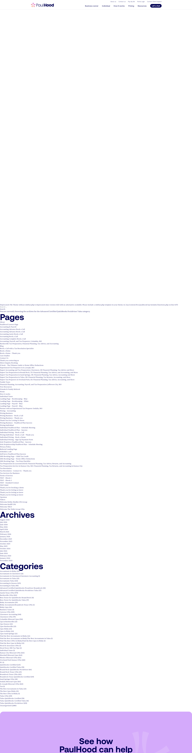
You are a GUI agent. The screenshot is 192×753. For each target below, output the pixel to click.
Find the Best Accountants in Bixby (13, 636)
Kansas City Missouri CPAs (10, 653)
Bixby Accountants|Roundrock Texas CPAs (16, 605)
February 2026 (5, 534)
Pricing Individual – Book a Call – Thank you (17, 435)
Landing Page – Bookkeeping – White (14, 401)
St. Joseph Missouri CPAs (9, 684)
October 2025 (5, 544)
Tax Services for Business (10, 473)
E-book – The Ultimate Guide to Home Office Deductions (22, 365)
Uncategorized (5, 706)
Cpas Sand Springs (7, 634)
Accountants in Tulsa (8, 578)
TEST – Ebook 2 (6, 480)
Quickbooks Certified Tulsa (10, 667)
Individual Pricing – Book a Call (12, 432)
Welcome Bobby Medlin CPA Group (13, 502)
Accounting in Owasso (8, 583)
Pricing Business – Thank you (11, 418)
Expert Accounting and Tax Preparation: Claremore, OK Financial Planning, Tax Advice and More (37, 370)
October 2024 (5, 549)
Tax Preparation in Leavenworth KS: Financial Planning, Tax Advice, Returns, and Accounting (35, 464)
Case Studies (5, 356)
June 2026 (4, 525)
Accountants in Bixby (8, 571)
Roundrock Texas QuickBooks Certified (15, 677)
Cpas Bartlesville (6, 626)
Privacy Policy (5, 447)
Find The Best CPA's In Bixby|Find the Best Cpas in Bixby (22, 641)
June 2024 (4, 553)
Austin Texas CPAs (7, 593)
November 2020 (6, 561)
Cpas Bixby (4, 629)
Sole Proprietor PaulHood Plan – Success (15, 442)
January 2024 (5, 558)
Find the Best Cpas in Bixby (10, 643)
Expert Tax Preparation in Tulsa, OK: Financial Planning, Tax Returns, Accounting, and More (35, 377)
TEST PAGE (4, 485)
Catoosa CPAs (5, 612)
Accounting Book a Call (9, 337)
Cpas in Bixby (5, 631)
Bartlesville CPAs (6, 595)
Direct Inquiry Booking (9, 363)
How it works (5, 394)
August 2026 (5, 520)
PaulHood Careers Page (9, 325)
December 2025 (6, 539)
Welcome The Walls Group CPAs (12, 509)
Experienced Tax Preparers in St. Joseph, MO (17, 368)
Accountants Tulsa (7, 581)
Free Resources (6, 387)
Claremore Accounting (8, 614)
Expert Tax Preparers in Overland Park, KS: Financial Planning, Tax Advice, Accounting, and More (37, 380)
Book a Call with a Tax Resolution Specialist (17, 349)
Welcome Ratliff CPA (8, 504)
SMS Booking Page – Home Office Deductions (17, 459)
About (2, 322)
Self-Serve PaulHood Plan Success (13, 454)
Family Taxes (5, 382)
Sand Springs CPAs (7, 679)
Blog (2, 346)
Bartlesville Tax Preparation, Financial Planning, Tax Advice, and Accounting (29, 344)
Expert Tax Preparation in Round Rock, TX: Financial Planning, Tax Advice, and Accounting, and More (39, 373)
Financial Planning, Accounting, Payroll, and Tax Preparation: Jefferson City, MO (31, 384)
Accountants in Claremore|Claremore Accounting (19, 576)
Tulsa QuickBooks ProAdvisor (11, 703)
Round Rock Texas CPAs (9, 672)
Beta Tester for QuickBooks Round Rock (15, 598)
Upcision (3, 497)
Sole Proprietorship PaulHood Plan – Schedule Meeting (21, 444)
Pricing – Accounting (8, 411)
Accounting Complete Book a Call (13, 339)
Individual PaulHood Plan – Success (13, 430)
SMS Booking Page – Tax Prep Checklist (15, 461)
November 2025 (6, 541)
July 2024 (3, 551)
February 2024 (5, 556)
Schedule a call (5, 452)
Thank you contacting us (9, 361)
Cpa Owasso (4, 624)
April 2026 (4, 529)
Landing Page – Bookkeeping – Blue (13, 399)
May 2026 (4, 527)
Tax (1, 686)
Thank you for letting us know (11, 490)
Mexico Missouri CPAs (8, 658)
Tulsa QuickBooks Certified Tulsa (13, 701)
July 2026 (3, 522)
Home (2, 392)
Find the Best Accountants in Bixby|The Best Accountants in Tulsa (25, 638)
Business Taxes (6, 610)
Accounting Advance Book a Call (12, 329)
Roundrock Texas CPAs (9, 674)
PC (1, 662)
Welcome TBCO (6, 507)
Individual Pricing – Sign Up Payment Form (16, 440)
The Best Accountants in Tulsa (11, 689)
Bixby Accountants (7, 602)
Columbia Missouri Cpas (9, 619)
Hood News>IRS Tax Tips (9, 648)
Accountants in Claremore (10, 574)
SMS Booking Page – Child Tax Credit (14, 456)
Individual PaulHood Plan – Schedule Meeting (17, 428)
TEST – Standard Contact (9, 483)
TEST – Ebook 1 (6, 478)
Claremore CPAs (6, 617)
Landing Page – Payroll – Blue (11, 404)
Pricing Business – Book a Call (11, 416)
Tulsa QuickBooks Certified (10, 698)
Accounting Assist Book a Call (11, 334)
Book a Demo (5, 351)
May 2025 (3, 546)
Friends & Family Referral (10, 389)
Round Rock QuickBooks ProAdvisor (14, 670)
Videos (2, 500)
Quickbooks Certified (8, 665)
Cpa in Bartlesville (7, 622)
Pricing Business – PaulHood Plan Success (16, 423)
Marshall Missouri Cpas (9, 655)
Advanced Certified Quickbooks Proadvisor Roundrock (21, 588)
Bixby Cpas (4, 607)
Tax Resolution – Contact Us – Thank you (15, 471)
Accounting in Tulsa (7, 586)
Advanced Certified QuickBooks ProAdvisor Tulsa (19, 590)
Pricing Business (6, 413)
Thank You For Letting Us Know (12, 420)
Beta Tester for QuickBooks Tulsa (13, 600)
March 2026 (4, 532)
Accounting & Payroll (8, 327)
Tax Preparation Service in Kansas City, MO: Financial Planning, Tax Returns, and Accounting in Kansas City (41, 466)
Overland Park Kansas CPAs (10, 660)
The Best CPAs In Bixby (9, 694)
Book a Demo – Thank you (10, 353)
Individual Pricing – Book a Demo (13, 437)
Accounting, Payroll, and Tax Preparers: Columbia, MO (21, 341)
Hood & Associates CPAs (9, 646)
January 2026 (5, 537)
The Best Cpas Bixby (8, 691)
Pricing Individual (7, 425)
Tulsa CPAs (4, 696)
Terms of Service (6, 476)
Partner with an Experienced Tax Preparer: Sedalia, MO (21, 408)
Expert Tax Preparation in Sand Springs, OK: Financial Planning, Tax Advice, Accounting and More (37, 375)
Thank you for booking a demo (12, 488)
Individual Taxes (6, 396)
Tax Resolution (6, 468)
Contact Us (4, 358)
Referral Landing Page (8, 449)
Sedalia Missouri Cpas (8, 682)
